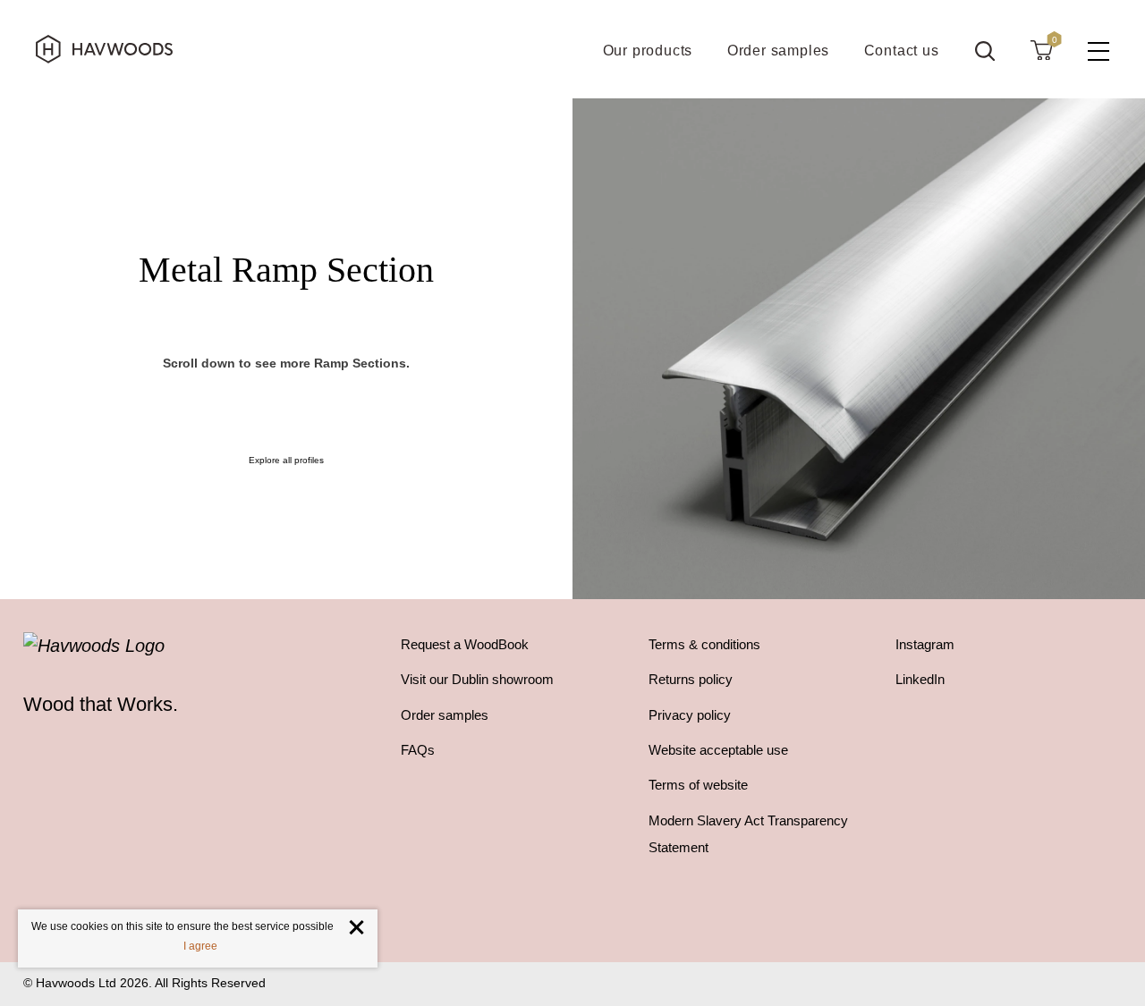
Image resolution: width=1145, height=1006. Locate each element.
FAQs (418, 749)
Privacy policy (690, 715)
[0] (1041, 49)
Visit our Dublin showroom (477, 679)
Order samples (444, 715)
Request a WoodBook (465, 644)
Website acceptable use (718, 749)
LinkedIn (920, 679)
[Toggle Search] (985, 51)
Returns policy (691, 679)
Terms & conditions (704, 644)
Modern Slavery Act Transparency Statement (748, 834)
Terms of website (698, 784)
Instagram (924, 644)
